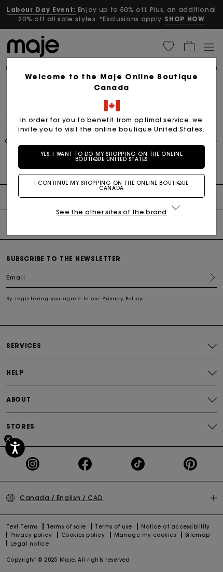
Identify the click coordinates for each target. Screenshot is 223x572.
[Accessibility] (15, 448)
